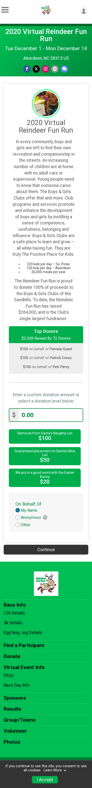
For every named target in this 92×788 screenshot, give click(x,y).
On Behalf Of (28, 504)
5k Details (13, 622)
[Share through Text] (64, 68)
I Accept (45, 779)
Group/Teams (20, 720)
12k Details (14, 613)
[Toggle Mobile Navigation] (5, 10)
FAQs (9, 675)
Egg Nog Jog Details (23, 632)
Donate (12, 656)
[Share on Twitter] (36, 68)
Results (12, 709)
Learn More (53, 770)
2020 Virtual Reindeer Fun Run (46, 35)
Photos (12, 742)
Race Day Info (17, 685)
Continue (46, 549)
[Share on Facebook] (26, 68)
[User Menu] (83, 10)
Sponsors (15, 698)
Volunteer (15, 731)
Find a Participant (24, 645)
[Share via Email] (54, 68)
